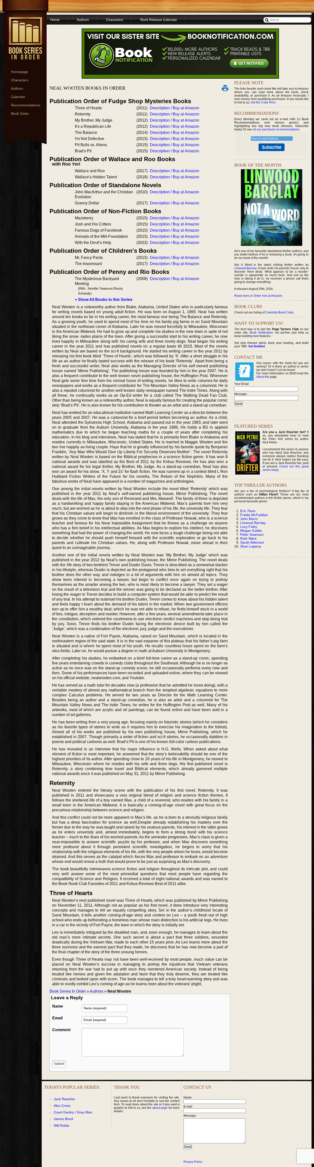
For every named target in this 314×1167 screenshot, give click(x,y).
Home (55, 20)
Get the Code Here (263, 102)
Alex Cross (62, 1106)
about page (160, 1108)
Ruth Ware (248, 538)
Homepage (19, 72)
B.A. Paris (247, 511)
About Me (262, 377)
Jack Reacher (64, 1099)
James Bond (63, 1119)
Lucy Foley (248, 527)
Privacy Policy (192, 1162)
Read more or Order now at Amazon (258, 295)
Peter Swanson (252, 534)
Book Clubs (20, 113)
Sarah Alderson (252, 542)
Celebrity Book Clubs (279, 312)
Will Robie (61, 1125)
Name (57, 1006)
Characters (19, 80)
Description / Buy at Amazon (174, 108)
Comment (61, 1030)
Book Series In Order (68, 991)
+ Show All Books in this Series (103, 299)
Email (57, 1018)
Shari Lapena (250, 546)
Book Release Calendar (158, 20)
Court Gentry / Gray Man (73, 1112)
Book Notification (261, 332)
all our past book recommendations (276, 129)
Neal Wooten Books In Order (87, 88)
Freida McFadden (254, 515)
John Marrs (249, 519)
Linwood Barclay (245, 268)
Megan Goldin (251, 531)
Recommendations (25, 105)
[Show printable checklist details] (225, 88)
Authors (17, 88)
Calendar (18, 97)
